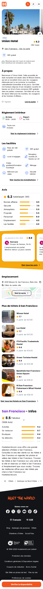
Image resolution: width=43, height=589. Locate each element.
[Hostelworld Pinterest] (30, 511)
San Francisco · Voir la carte (17, 49)
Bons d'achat (31, 567)
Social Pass (29, 533)
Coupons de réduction (15, 567)
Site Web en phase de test (16, 572)
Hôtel (5, 38)
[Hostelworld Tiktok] (35, 511)
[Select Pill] (28, 4)
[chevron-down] (23, 420)
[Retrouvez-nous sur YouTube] (24, 511)
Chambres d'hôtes (16, 533)
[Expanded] (5, 481)
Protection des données (21, 556)
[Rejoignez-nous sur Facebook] (8, 511)
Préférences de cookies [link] (21, 578)
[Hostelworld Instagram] (19, 511)
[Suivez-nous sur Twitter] (13, 511)
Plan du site (32, 572)
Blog (8, 528)
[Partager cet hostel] (39, 34)
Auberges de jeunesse (21, 528)
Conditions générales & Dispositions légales (21, 561)
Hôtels (34, 528)
